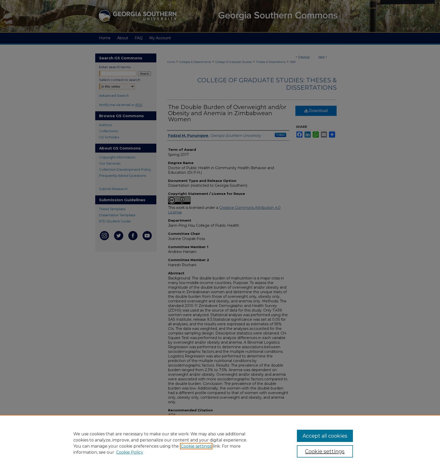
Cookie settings (196, 446)
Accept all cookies (324, 436)
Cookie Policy (129, 452)
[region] (220, 443)
